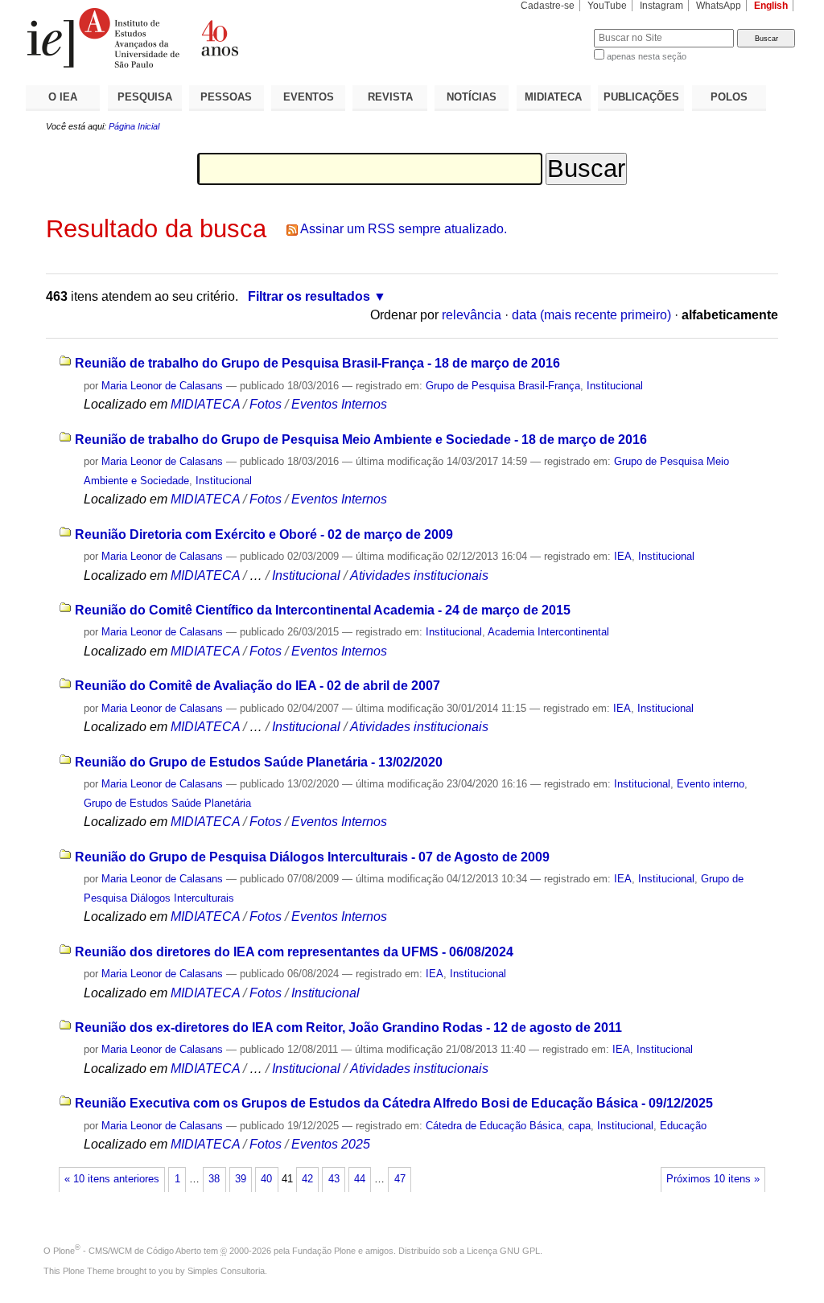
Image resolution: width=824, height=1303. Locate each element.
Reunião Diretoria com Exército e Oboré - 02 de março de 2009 (264, 534)
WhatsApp (718, 5)
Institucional (615, 386)
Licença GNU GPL (503, 1251)
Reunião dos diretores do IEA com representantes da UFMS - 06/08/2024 (294, 952)
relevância (471, 315)
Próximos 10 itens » (713, 1179)
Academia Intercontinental (548, 632)
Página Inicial (134, 126)
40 (266, 1179)
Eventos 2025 (330, 1144)
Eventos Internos (339, 404)
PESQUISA (144, 97)
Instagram (661, 5)
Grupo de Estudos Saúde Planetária (167, 803)
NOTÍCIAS (471, 97)
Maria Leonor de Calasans (162, 386)
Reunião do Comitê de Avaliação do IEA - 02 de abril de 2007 (257, 686)
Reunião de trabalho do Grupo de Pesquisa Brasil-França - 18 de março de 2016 (317, 363)
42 (307, 1179)
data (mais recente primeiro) (591, 315)
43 (334, 1179)
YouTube (607, 5)
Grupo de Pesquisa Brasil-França (503, 386)
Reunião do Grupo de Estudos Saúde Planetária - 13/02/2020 (259, 762)
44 (359, 1179)
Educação (683, 1126)
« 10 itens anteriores (111, 1179)
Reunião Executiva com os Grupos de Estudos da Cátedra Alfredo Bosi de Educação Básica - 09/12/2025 (394, 1103)
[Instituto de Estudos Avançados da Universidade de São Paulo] (219, 38)
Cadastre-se (548, 5)
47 (400, 1179)
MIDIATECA (553, 97)
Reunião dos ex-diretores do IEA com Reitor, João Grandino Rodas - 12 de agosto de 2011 (348, 1027)
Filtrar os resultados (309, 296)
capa (579, 1126)
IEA (623, 556)
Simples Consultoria (226, 1271)
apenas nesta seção (646, 56)
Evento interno (710, 784)
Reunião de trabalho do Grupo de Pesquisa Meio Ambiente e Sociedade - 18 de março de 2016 (361, 439)
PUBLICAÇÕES (641, 97)
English (771, 5)
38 (214, 1179)
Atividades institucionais (419, 575)
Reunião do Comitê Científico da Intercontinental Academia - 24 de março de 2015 (323, 610)
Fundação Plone (324, 1251)
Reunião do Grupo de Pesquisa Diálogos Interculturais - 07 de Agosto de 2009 (312, 857)
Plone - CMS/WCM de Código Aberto (127, 1251)
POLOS (729, 97)
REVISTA (390, 97)
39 (240, 1179)
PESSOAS (226, 97)
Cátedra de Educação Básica (494, 1126)
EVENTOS (308, 97)
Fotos (265, 404)
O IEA (62, 97)
